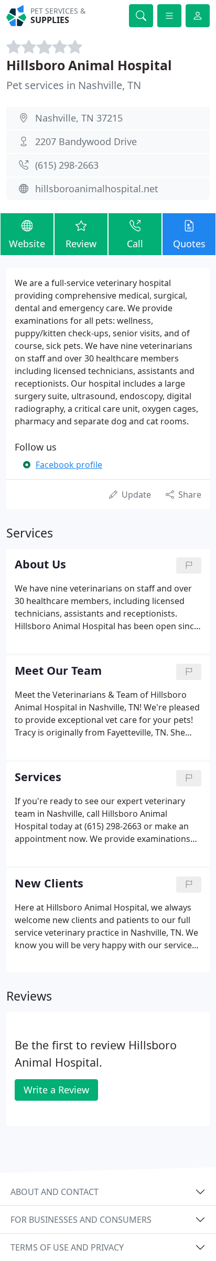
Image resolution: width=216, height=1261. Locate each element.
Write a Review (56, 1089)
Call (135, 243)
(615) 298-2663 (67, 165)
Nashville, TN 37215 (79, 118)
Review (81, 243)
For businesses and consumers (81, 1219)
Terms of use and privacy (67, 1247)
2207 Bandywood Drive (86, 141)
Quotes (189, 243)
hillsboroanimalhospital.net (96, 188)
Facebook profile (69, 464)
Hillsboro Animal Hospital (89, 65)
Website (27, 243)
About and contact (54, 1192)
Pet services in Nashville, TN (73, 85)
